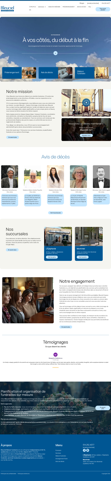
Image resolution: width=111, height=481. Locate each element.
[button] (42, 6)
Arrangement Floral (61, 458)
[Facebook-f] (84, 450)
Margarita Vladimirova (55, 358)
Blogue (82, 3)
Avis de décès (60, 461)
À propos (58, 450)
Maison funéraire (61, 456)
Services (58, 453)
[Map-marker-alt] (87, 450)
